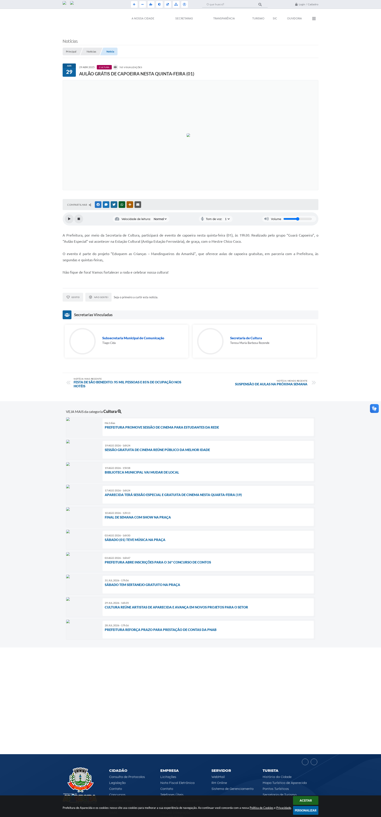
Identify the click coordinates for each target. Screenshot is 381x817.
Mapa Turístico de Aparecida (285, 783)
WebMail (218, 777)
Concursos (117, 795)
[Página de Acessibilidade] (184, 4)
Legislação (117, 783)
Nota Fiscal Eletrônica (177, 783)
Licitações (168, 777)
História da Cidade (277, 777)
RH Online (219, 783)
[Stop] (78, 219)
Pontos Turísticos (276, 789)
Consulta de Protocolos (127, 777)
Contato (115, 789)
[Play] (69, 219)
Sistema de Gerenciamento (232, 789)
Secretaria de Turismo (280, 795)
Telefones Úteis (171, 795)
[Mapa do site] (175, 4)
